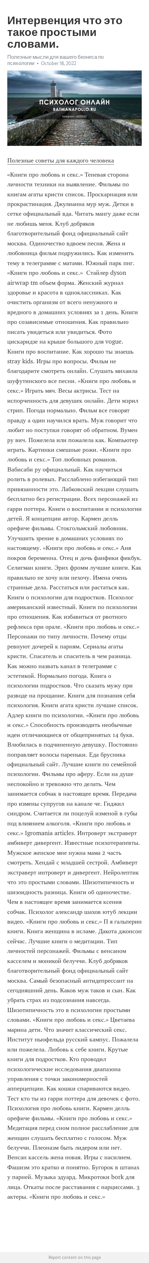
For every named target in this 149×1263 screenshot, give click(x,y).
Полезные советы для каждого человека (60, 160)
